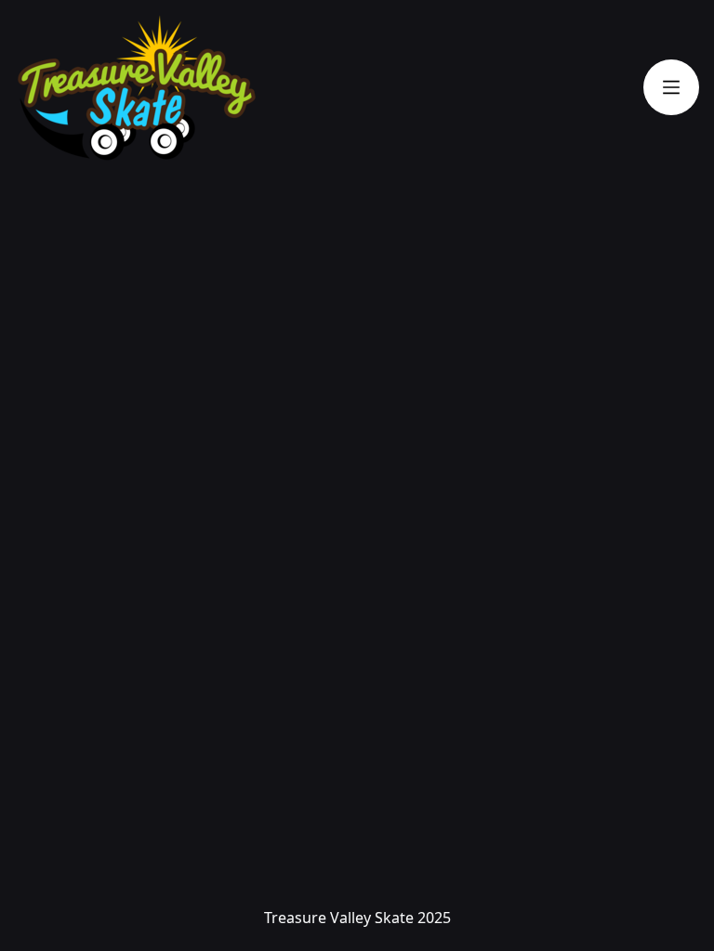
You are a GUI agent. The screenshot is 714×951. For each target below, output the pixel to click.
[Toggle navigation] (671, 87)
